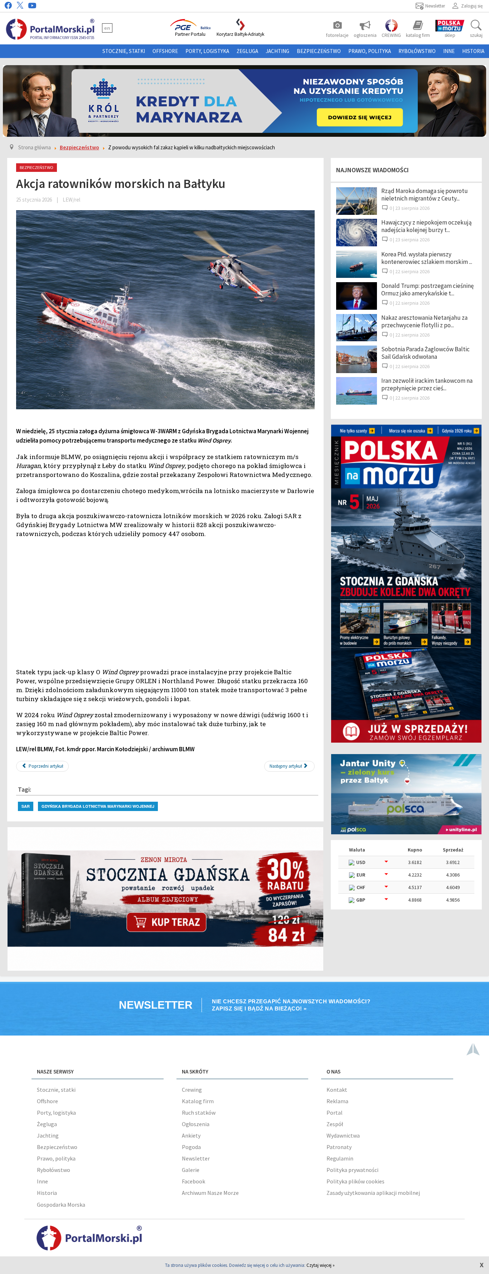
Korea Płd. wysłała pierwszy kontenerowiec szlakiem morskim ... (426, 258)
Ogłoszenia (195, 1124)
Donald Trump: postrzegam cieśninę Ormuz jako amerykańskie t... (427, 289)
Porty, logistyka (207, 51)
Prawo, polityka (369, 51)
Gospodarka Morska (61, 1204)
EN (107, 28)
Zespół (334, 1124)
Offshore (165, 51)
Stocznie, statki (123, 51)
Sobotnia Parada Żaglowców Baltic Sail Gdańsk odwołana (425, 353)
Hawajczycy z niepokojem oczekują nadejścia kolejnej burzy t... (426, 226)
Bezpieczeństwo (319, 51)
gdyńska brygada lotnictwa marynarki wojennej (98, 806)
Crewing (192, 1089)
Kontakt (336, 1089)
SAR (25, 806)
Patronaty (339, 1146)
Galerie (190, 1169)
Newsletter (196, 1158)
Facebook (193, 1181)
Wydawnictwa (343, 1135)
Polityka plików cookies (355, 1181)
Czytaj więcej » (320, 1265)
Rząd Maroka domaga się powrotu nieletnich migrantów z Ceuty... (424, 194)
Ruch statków (199, 1112)
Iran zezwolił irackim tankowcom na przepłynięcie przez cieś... (427, 384)
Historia (473, 51)
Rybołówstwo (417, 51)
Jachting (277, 51)
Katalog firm (198, 1101)
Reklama (337, 1101)
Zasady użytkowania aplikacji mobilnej (373, 1192)
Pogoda (191, 1146)
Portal (334, 1112)
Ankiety (191, 1135)
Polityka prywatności (352, 1169)
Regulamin (339, 1158)
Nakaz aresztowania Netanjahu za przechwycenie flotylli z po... (424, 321)
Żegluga (247, 51)
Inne (449, 51)
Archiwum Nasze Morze (210, 1192)
